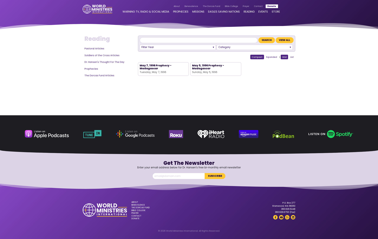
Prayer (246, 6)
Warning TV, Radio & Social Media (146, 11)
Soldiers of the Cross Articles (101, 55)
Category (224, 47)
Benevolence (191, 6)
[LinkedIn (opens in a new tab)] (293, 217)
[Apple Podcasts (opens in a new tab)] (47, 134)
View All (284, 40)
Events (263, 11)
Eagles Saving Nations (224, 11)
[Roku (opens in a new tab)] (176, 134)
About (177, 6)
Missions (198, 11)
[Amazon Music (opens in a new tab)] (248, 134)
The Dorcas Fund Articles (99, 75)
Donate (271, 6)
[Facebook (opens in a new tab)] (275, 217)
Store (276, 11)
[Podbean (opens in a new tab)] (283, 134)
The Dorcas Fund (211, 6)
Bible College (231, 6)
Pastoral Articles (94, 48)
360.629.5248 (288, 208)
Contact (258, 6)
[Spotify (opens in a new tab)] (330, 134)
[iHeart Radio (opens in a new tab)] (211, 134)
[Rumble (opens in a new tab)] (287, 217)
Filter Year (147, 47)
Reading (249, 11)
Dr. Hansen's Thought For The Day (104, 62)
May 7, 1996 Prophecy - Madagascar (156, 67)
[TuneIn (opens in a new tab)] (92, 134)
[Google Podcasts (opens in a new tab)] (135, 134)
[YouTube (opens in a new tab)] (281, 217)
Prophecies (180, 11)
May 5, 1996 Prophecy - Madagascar (208, 67)
